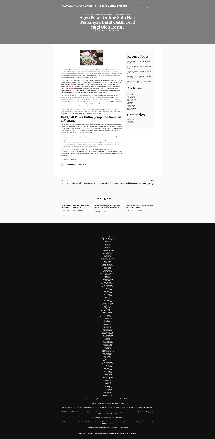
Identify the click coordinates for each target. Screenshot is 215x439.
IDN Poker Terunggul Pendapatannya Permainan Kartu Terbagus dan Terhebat (107, 207)
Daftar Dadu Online (107, 265)
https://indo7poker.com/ (107, 249)
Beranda (138, 3)
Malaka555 (107, 299)
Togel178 (107, 308)
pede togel (107, 262)
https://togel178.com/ (107, 341)
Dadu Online (107, 261)
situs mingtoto (107, 354)
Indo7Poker (107, 255)
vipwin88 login (107, 306)
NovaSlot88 (107, 294)
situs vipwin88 (107, 356)
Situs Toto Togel (107, 300)
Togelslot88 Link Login (108, 250)
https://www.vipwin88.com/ (107, 240)
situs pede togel (107, 336)
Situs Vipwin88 (107, 392)
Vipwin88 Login (107, 374)
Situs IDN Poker (107, 259)
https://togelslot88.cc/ (107, 305)
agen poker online (107, 253)
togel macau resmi (107, 303)
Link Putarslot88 (107, 388)
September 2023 (131, 99)
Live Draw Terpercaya (108, 238)
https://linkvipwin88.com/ (107, 318)
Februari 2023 (131, 105)
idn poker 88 (107, 327)
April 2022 (130, 109)
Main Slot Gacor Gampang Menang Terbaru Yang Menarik (139, 62)
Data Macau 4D (107, 264)
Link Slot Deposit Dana (107, 283)
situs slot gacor (107, 323)
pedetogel (107, 385)
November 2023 (131, 96)
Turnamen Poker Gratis (107, 258)
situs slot (107, 314)
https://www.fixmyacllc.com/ (107, 273)
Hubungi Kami (146, 8)
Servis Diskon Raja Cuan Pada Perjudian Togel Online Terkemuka (139, 72)
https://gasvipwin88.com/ (107, 320)
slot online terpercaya (107, 333)
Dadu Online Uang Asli (117, 403)
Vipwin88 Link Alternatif (107, 237)
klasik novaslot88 (107, 345)
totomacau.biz (107, 324)
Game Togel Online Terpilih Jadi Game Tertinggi (78, 184)
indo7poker (107, 348)
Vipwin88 (107, 309)
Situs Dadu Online (114, 407)
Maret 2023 (130, 103)
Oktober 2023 (131, 97)
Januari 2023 (130, 106)
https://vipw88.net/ (107, 271)
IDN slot (107, 297)
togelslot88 (107, 359)
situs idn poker (108, 347)
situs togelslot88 (107, 330)
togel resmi (107, 380)
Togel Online (130, 122)
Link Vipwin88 (107, 282)
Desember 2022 (131, 108)
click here (107, 243)
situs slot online (107, 344)
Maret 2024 (130, 93)
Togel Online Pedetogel (107, 335)
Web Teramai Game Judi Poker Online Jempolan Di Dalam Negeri (139, 77)
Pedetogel (99, 399)
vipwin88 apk (107, 391)
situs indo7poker (107, 326)
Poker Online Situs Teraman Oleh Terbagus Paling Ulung (139, 206)
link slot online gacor (107, 342)
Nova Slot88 (107, 288)
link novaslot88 (107, 302)
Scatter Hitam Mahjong (107, 351)
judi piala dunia (108, 394)
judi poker (71, 88)
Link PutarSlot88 (107, 289)
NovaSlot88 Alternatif (107, 286)
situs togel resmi (107, 321)
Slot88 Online (107, 280)
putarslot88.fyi (107, 291)
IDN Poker (74, 411)
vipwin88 (107, 315)
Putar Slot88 (107, 274)
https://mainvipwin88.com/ (107, 317)
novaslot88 (108, 252)
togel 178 (107, 244)
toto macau (107, 376)
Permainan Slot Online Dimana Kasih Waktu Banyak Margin (139, 67)
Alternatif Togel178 (108, 377)
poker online (107, 268)
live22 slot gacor (107, 357)
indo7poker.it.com (107, 353)
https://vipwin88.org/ (107, 279)
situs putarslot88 (107, 329)
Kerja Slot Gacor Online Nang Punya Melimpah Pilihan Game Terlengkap (139, 82)
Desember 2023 (131, 94)
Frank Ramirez (116, 30)
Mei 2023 (129, 100)
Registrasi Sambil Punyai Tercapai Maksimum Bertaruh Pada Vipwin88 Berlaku (126, 184)
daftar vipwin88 (107, 312)
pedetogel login (107, 382)
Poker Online (146, 3)
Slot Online (130, 121)
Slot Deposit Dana (107, 360)
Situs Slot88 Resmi (107, 350)
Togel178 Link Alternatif (107, 311)
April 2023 (130, 102)
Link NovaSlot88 (107, 285)
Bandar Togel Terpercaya (107, 332)
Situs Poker (107, 241)
